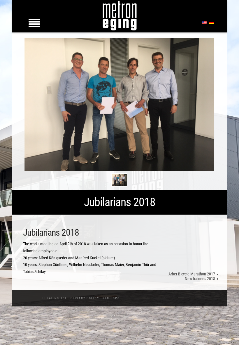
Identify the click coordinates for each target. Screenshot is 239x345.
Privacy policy (85, 298)
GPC (116, 298)
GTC (106, 298)
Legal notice (55, 298)
